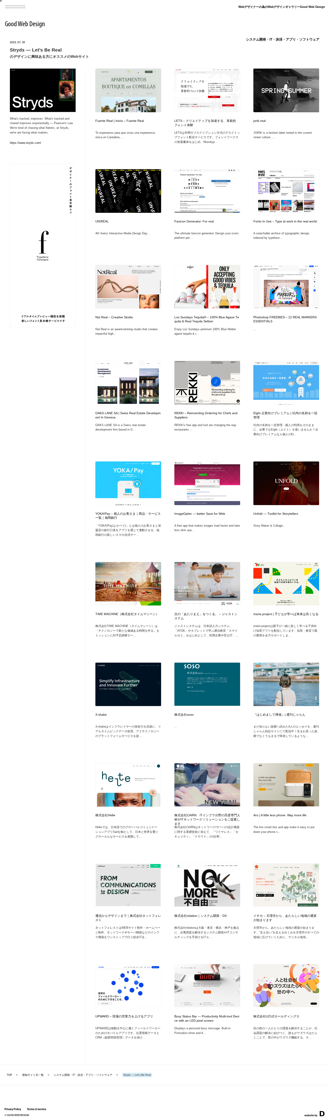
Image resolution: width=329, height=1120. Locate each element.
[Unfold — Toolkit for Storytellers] (286, 503)
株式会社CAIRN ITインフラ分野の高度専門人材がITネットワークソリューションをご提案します (207, 819)
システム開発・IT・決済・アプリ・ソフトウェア (282, 39)
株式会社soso (184, 714)
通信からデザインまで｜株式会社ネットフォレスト (128, 918)
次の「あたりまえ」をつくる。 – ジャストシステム (205, 616)
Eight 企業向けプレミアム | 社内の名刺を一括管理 (285, 415)
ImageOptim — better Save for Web (199, 513)
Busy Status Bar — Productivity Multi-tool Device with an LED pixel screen (206, 1018)
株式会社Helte (105, 815)
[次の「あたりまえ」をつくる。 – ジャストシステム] (207, 604)
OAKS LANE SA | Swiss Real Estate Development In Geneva (128, 415)
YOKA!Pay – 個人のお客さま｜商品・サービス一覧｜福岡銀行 (128, 516)
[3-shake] (128, 704)
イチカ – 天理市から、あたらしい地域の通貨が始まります (284, 918)
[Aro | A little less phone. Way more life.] (286, 805)
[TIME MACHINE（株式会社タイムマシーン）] (128, 604)
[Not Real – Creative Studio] (128, 307)
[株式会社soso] (207, 704)
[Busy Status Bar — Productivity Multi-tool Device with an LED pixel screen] (207, 1005)
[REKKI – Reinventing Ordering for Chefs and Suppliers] (207, 403)
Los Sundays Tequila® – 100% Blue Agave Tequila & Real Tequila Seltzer (206, 319)
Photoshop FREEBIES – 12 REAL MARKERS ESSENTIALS (285, 319)
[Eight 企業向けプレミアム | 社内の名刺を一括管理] (286, 403)
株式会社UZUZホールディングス (276, 1016)
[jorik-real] (286, 110)
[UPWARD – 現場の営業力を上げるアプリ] (128, 1005)
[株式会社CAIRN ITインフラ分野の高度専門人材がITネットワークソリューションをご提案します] (207, 805)
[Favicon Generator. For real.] (207, 211)
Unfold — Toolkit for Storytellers (275, 513)
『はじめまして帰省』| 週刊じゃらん (279, 714)
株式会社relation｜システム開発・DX (200, 916)
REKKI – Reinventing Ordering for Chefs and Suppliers (205, 415)
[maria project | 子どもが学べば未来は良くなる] (286, 603)
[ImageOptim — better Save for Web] (207, 503)
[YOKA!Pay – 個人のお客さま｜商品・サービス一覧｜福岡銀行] (128, 503)
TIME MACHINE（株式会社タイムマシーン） (127, 614)
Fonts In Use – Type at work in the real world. (285, 221)
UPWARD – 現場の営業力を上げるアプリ (124, 1016)
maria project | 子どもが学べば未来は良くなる (285, 614)
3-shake (101, 714)
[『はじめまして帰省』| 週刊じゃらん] (286, 704)
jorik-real (259, 121)
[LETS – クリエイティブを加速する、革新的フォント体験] (207, 111)
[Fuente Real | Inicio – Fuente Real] (128, 111)
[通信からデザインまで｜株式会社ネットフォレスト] (128, 905)
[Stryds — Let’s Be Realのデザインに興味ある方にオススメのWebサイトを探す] (43, 110)
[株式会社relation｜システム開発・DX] (207, 905)
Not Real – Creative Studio (114, 317)
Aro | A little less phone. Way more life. (280, 815)
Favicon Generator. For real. (194, 221)
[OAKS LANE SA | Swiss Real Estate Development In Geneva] (128, 402)
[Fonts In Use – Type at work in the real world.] (286, 211)
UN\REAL (102, 221)
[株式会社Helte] (128, 805)
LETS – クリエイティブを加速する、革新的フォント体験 (205, 123)
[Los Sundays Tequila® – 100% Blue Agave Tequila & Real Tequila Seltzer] (207, 307)
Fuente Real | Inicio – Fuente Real (119, 121)
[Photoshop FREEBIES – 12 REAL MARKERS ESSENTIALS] (286, 307)
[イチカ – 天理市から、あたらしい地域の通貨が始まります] (286, 905)
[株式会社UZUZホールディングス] (286, 1005)
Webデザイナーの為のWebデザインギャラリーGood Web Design (281, 6)
